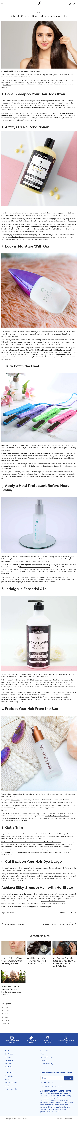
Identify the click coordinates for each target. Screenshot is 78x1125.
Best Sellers (9, 1054)
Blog (42, 1054)
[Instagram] (49, 1082)
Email (7, 1086)
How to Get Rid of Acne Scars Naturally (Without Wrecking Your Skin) (12, 961)
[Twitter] (75, 913)
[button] (74, 4)
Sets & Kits (8, 1067)
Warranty (43, 1060)
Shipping (8, 1079)
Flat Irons (8, 1057)
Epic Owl (70, 1119)
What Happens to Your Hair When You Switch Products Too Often (37, 961)
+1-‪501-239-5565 (11, 1089)
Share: (62, 913)
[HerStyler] (39, 4)
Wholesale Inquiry (46, 1064)
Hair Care (10, 913)
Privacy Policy (57, 1087)
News (39, 12)
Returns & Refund (11, 1083)
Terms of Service (46, 1057)
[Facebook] (68, 913)
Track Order (9, 1076)
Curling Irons (9, 1060)
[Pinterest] (71, 913)
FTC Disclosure (45, 1087)
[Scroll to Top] (74, 1121)
